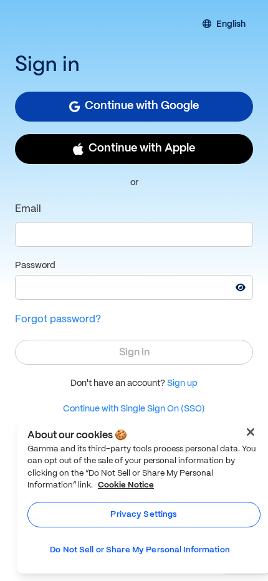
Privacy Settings (143, 515)
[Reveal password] (241, 287)
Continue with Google (142, 106)
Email (28, 209)
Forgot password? (58, 319)
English (231, 25)
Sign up (182, 383)
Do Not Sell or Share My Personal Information (140, 550)
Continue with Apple (142, 148)
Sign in (134, 352)
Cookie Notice (126, 485)
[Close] (250, 432)
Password (35, 265)
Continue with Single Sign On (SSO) (134, 409)
